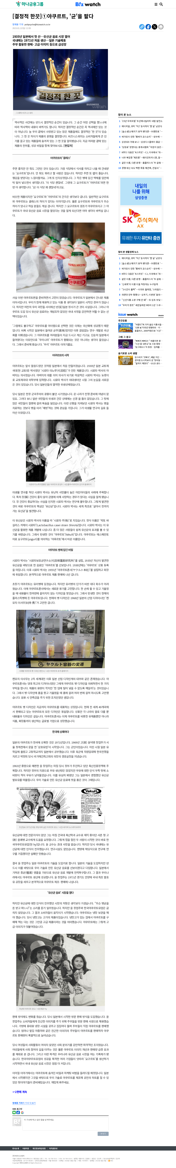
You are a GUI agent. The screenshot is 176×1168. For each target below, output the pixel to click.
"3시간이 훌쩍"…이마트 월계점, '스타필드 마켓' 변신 (146, 289)
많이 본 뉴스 (124, 114)
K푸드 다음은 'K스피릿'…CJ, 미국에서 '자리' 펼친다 (146, 152)
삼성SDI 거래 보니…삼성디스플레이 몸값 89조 (143, 141)
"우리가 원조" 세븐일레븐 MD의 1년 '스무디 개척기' (146, 305)
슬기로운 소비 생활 (127, 353)
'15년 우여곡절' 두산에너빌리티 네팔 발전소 (142, 121)
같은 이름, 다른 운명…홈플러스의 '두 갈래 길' (143, 162)
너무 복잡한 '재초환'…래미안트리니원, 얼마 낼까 (144, 157)
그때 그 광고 (124, 337)
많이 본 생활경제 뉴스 (128, 251)
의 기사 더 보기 (24, 1102)
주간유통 (122, 320)
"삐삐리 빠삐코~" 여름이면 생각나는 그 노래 (154, 340)
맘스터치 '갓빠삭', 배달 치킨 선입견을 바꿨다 (154, 357)
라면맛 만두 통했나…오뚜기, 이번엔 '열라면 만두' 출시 (147, 294)
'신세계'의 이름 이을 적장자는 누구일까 (140, 284)
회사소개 (15, 1148)
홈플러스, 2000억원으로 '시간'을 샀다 (151, 330)
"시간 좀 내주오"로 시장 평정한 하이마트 (152, 343)
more (161, 315)
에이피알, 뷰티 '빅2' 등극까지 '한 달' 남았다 (142, 126)
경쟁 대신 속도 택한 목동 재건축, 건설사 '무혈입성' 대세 (147, 168)
